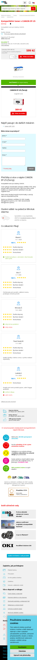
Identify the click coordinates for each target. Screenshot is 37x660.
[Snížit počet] (16, 58)
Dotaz (4, 155)
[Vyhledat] (33, 8)
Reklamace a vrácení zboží (15, 605)
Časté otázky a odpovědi (15, 594)
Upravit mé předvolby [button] (22, 655)
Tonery (15, 15)
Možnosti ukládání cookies (15, 612)
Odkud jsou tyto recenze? (8, 401)
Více (2, 29)
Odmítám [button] (22, 651)
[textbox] (16, 8)
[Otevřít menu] (25, 3)
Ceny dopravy (5, 45)
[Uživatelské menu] (29, 3)
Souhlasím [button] (22, 647)
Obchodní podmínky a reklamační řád (18, 601)
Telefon (4, 148)
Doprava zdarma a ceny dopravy (17, 597)
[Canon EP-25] (18, 73)
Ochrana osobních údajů (15, 609)
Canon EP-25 (10, 17)
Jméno (4, 136)
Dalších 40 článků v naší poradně (18, 556)
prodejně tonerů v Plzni (28, 218)
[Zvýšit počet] (16, 56)
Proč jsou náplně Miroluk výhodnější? (15, 34)
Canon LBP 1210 (9, 126)
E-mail (4, 142)
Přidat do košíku (28, 56)
